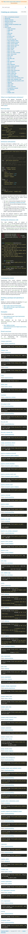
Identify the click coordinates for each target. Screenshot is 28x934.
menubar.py (7, 521)
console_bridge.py (9, 506)
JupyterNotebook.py (9, 424)
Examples (7, 26)
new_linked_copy (10, 58)
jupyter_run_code (11, 51)
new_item (9, 57)
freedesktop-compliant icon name (17, 202)
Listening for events (9, 23)
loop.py (6, 367)
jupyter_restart (10, 49)
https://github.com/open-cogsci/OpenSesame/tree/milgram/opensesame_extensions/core (15, 327)
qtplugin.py (7, 861)
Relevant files (7, 18)
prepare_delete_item (11, 67)
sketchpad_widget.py (10, 646)
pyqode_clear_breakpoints (12, 76)
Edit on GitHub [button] (23, 11)
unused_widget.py (9, 719)
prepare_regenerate (11, 72)
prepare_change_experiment (13, 66)
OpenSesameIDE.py (9, 413)
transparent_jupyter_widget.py (12, 455)
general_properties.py (10, 343)
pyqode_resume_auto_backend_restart (15, 77)
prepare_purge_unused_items (13, 70)
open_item (9, 63)
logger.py (7, 636)
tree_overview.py (9, 563)
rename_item (10, 85)
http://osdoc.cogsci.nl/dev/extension (12, 1)
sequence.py (8, 352)
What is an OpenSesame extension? (12, 17)
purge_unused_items (11, 74)
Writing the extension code (10, 21)
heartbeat (9, 34)
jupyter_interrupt (10, 48)
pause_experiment (11, 64)
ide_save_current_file (11, 39)
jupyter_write (10, 55)
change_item (10, 30)
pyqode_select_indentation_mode (14, 79)
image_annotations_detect (12, 40)
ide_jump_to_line (10, 36)
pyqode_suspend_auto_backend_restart (15, 80)
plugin (5, 105)
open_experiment (11, 61)
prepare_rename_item (11, 73)
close (8, 31)
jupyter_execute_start (11, 46)
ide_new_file (10, 37)
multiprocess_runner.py (10, 397)
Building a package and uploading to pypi (13, 24)
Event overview (8, 27)
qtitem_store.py (8, 386)
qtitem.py (7, 359)
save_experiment (10, 89)
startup (8, 91)
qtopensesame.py (9, 377)
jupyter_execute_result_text (13, 45)
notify (8, 60)
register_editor (10, 83)
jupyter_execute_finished (12, 43)
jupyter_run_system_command (13, 52)
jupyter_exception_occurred (13, 42)
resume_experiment (11, 86)
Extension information (9, 20)
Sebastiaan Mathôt (5, 931)
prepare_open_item (11, 69)
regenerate (9, 82)
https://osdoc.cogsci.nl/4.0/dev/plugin (12, 305)
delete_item (9, 33)
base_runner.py (8, 679)
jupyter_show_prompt (11, 54)
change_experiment (11, 28)
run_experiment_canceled (12, 88)
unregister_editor (10, 92)
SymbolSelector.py (9, 406)
